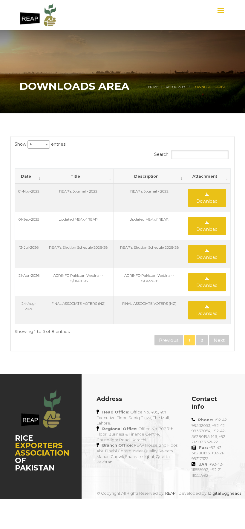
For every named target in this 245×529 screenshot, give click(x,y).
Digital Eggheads (224, 493)
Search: (161, 154)
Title (75, 176)
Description (146, 176)
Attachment (204, 176)
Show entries (40, 144)
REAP (170, 493)
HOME (153, 87)
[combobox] (38, 144)
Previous (168, 340)
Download (207, 201)
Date (26, 176)
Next (219, 340)
